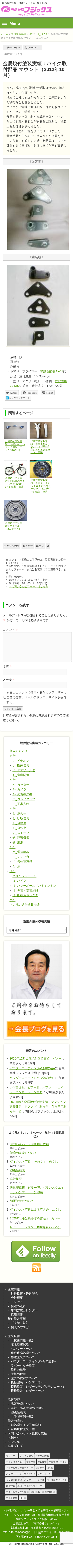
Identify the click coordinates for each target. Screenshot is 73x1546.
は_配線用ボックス (25, 895)
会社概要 (16, 1179)
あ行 (13, 755)
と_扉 (16, 866)
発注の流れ (18, 1306)
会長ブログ (15, 1446)
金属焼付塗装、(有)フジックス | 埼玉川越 (26, 11)
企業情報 (14, 1289)
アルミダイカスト (15, 1462)
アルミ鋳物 (11, 1498)
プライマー (11, 1456)
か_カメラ (19, 789)
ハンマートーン (21, 1348)
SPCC (50, 1468)
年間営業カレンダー (24, 1310)
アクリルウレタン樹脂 (17, 1492)
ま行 (13, 900)
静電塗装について (22, 1201)
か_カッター (21, 784)
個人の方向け (19, 751)
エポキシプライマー (34, 1486)
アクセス (17, 1301)
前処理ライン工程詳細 (26, 1424)
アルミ (63, 1462)
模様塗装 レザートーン (27, 1390)
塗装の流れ (15, 1420)
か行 (13, 779)
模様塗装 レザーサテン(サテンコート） (38, 1386)
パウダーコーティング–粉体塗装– (32, 1068)
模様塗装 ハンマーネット (29, 1382)
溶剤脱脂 (35, 1492)
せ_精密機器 (21, 837)
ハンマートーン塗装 (34, 1480)
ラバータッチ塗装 (23, 1365)
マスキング (29, 1474)
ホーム (4, 34)
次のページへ (33, 47)
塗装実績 (30, 1462)
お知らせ (14, 1437)
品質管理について (23, 1403)
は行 (31, 34)
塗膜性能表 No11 (51, 371)
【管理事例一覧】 (23, 1416)
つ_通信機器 (21, 852)
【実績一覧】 (20, 1322)
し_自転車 (19, 828)
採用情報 (17, 1314)
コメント (11, 629)
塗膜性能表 (17, 1170)
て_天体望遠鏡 (22, 861)
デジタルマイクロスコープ (19, 1468)
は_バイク (42, 34)
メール (9, 679)
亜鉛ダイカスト (59, 1480)
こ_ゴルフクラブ (24, 799)
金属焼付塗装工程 (23, 1429)
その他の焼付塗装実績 (24, 904)
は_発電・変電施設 (25, 890)
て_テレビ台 (21, 856)
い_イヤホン (21, 760)
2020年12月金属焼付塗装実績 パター (36, 1058)
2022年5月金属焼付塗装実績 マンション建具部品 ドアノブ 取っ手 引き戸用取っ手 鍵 (38, 1106)
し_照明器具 (21, 818)
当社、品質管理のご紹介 (27, 1408)
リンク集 (14, 1441)
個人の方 (27, 546)
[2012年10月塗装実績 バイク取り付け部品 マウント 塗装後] (38, 346)
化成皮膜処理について (26, 1353)
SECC (23, 1498)
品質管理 (14, 1399)
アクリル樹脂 (11, 546)
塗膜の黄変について (23, 1152)
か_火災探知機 (22, 794)
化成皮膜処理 (49, 1492)
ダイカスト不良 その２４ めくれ (34, 1161)
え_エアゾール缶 (24, 770)
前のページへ (12, 47)
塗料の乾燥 (18, 1369)
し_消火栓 (19, 813)
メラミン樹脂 (26, 1456)
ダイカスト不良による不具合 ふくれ (35, 1209)
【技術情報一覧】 (23, 1340)
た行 (13, 847)
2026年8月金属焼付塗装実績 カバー (35, 1218)
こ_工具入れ (21, 804)
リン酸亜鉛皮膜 (14, 1480)
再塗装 (40, 546)
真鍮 (19, 1486)
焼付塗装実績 (18, 34)
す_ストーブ (21, 832)
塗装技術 (14, 1336)
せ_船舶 (18, 842)
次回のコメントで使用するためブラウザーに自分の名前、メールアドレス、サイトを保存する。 (36, 697)
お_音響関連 (21, 775)
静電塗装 (10, 1486)
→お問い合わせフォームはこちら (28, 586)
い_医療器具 (21, 765)
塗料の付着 (18, 1374)
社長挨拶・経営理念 (24, 1293)
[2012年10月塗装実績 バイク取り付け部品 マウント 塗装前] (38, 250)
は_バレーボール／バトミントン (34, 885)
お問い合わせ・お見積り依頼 (29, 1144)
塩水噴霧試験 (20, 1344)
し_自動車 (19, 823)
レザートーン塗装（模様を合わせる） (35, 1227)
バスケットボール (24, 876)
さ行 (13, 808)
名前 (8, 666)
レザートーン (44, 1474)
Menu (15, 23)
